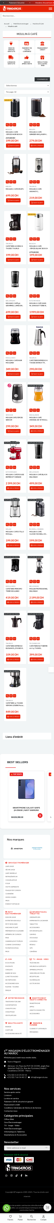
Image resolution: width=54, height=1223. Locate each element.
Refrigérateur (11, 876)
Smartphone (35, 1003)
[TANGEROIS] (12, 8)
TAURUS (32, 186)
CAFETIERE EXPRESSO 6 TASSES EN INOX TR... (38, 361)
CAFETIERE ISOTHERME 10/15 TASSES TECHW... (38, 647)
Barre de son (10, 973)
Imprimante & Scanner (39, 921)
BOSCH (9, 129)
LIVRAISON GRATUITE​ (11, 63)
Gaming (33, 934)
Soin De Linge (10, 917)
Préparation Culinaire (14, 931)
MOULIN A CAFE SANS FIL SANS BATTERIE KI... (38, 304)
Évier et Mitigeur (12, 904)
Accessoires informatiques (36, 929)
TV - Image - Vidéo (12, 1125)
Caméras (33, 951)
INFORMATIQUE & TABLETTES (38, 913)
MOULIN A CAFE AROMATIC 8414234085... (35, 190)
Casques (8, 970)
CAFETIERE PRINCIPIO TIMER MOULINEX (14, 590)
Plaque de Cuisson (13, 890)
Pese (7, 938)
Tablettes (34, 924)
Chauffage (10, 1012)
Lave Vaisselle (11, 873)
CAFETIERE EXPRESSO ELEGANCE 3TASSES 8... (15, 647)
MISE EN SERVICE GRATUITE (11, 49)
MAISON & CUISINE (36, 1024)
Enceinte (9, 966)
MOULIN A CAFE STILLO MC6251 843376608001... (15, 533)
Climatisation (11, 1005)
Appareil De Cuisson (13, 934)
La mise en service (11, 1098)
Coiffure (9, 1030)
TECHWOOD (34, 643)
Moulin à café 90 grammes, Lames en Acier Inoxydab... (14, 304)
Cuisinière (10, 894)
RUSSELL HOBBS (36, 529)
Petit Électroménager (13, 1128)
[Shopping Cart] (47, 1207)
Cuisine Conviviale (13, 945)
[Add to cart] (40, 815)
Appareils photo (36, 970)
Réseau (32, 945)
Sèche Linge (10, 870)
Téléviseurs (34, 963)
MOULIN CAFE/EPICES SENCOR (14, 419)
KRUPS (32, 129)
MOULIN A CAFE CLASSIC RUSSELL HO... (38, 533)
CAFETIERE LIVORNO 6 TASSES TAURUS (14, 247)
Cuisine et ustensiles (38, 1029)
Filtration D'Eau (12, 948)
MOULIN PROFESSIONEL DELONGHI (38, 590)
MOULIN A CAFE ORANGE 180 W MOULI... (38, 419)
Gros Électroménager (13, 1122)
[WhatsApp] (6, 1175)
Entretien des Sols (13, 921)
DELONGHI (10, 301)
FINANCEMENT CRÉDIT (42, 49)
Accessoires (35, 1013)
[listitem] (26, 796)
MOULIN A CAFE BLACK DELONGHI (38, 476)
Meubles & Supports (38, 966)
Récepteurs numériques (35, 978)
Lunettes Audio (11, 976)
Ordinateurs (35, 917)
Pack (7, 901)
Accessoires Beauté (13, 1033)
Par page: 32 (11, 92)
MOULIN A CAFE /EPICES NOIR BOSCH (14, 133)
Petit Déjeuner (11, 924)
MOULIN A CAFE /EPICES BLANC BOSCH (38, 247)
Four (8, 883)
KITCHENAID (34, 301)
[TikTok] (17, 1175)
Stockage (34, 938)
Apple (32, 1007)
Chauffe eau (10, 1008)
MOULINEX (11, 358)
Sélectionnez (11, 85)
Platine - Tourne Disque (12, 988)
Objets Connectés (37, 1010)
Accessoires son (12, 983)
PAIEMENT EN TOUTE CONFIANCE (27, 49)
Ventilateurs (10, 1015)
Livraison (8, 1095)
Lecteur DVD (35, 983)
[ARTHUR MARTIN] (13, 848)
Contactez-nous (10, 1111)
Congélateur (11, 880)
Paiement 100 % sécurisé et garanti (18, 1101)
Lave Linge (10, 866)
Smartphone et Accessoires (15, 1135)
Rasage (8, 1027)
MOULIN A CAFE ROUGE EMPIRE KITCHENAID (15, 476)
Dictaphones (10, 980)
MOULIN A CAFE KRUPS (15, 189)
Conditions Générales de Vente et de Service (22, 1108)
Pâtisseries (34, 1032)
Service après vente (27, 63)
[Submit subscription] (46, 1147)
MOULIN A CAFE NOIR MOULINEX (14, 361)
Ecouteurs (10, 963)
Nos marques (15, 839)
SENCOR (9, 415)
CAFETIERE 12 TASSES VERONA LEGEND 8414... (15, 704)
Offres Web (9, 1119)
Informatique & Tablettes (14, 1132)
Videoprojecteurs (37, 973)
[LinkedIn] (26, 1175)
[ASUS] (33, 848)
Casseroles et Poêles (14, 941)
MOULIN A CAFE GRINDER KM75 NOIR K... (38, 133)
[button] (47, 8)
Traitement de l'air (13, 1002)
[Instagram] (11, 1175)
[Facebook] (21, 1175)
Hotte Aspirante (12, 887)
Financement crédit (12, 1105)
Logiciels (33, 941)
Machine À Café (11, 927)
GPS (31, 948)
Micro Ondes (11, 897)
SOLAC (9, 529)
